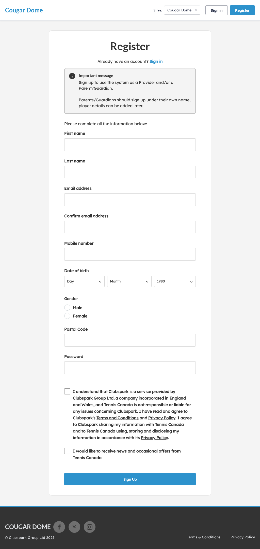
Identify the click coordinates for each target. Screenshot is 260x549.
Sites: (157, 10)
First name (74, 133)
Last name (74, 160)
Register (242, 10)
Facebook (59, 527)
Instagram (89, 527)
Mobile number (78, 243)
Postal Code (76, 329)
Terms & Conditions (203, 537)
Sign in (216, 10)
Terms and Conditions (117, 417)
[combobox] (84, 281)
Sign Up (130, 479)
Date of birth (76, 270)
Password (73, 356)
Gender (71, 298)
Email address (78, 188)
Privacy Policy (161, 417)
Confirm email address (86, 215)
